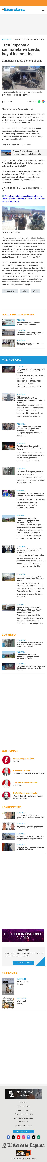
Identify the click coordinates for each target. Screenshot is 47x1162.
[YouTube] (18, 1137)
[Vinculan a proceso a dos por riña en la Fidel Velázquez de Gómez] (8, 826)
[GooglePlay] (38, 1137)
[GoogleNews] (28, 1137)
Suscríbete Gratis (23, 963)
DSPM (35, 291)
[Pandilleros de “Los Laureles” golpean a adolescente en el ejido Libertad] (8, 453)
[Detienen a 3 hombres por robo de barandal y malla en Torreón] (8, 332)
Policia (24, 291)
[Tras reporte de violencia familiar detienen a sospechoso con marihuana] (8, 557)
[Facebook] (8, 1137)
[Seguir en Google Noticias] (43, 101)
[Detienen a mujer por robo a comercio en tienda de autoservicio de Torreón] (8, 816)
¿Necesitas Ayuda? (23, 1132)
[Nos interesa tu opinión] (23, 1094)
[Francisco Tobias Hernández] (6, 783)
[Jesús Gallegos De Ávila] (6, 759)
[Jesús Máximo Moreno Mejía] (6, 795)
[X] (13, 1137)
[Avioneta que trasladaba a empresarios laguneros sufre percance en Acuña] (8, 528)
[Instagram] (23, 1137)
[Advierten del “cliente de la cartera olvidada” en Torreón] (8, 847)
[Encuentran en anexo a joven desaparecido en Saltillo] (8, 322)
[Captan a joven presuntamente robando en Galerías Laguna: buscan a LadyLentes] (8, 431)
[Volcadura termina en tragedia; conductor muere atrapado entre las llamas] (8, 587)
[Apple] (33, 1137)
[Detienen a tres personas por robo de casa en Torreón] (8, 343)
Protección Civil (10, 291)
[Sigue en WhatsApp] (39, 101)
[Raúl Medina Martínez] (6, 771)
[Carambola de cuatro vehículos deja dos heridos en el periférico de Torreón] (8, 378)
